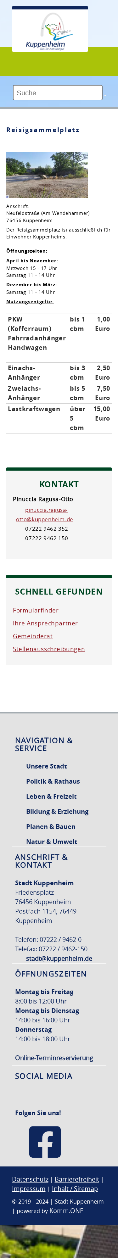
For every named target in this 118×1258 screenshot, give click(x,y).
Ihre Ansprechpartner (45, 623)
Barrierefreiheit (77, 1179)
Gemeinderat (33, 636)
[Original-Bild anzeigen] (47, 195)
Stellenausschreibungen (49, 649)
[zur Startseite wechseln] (49, 48)
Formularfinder (36, 610)
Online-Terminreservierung (54, 1058)
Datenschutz (30, 1179)
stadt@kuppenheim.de (59, 958)
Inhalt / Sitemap (75, 1188)
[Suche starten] (105, 95)
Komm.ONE (66, 1210)
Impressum (29, 1188)
